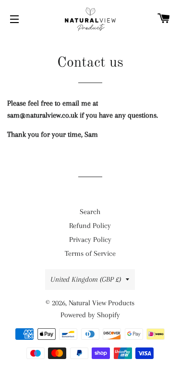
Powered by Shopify (90, 315)
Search (90, 211)
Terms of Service (90, 253)
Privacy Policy (90, 239)
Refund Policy (90, 225)
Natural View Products (101, 303)
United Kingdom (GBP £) (85, 279)
